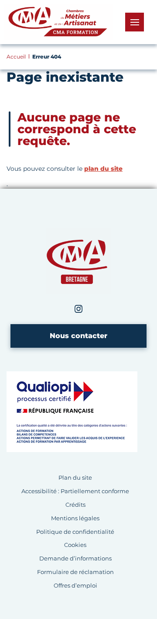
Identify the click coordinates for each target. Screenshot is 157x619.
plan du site (103, 169)
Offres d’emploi (75, 585)
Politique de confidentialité (75, 532)
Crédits (75, 504)
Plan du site (75, 477)
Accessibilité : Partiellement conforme (75, 491)
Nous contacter (78, 336)
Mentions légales (75, 518)
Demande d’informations (75, 558)
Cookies (75, 545)
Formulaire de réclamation (75, 572)
